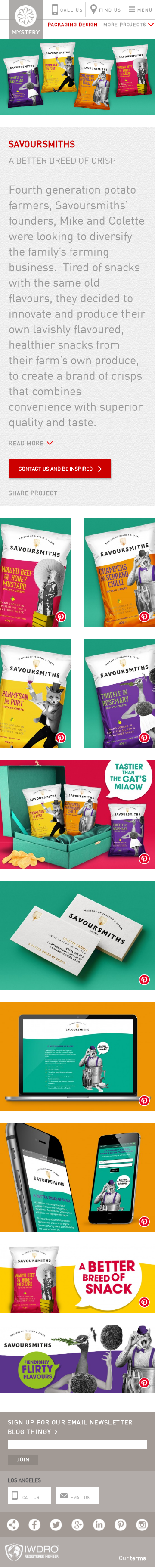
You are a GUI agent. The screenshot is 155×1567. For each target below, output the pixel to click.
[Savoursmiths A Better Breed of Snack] (77, 1249)
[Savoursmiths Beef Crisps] (35, 523)
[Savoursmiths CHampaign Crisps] (119, 523)
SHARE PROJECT (33, 493)
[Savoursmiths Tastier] (77, 765)
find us (110, 9)
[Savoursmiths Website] (77, 1007)
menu (145, 9)
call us (71, 9)
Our (132, 1557)
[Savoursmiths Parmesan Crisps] (35, 644)
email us (80, 1497)
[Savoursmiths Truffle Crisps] (119, 644)
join (23, 1459)
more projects (124, 25)
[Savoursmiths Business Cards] (77, 886)
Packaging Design (73, 25)
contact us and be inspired (56, 468)
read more (26, 443)
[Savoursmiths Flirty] (77, 1329)
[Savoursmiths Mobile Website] (77, 1128)
